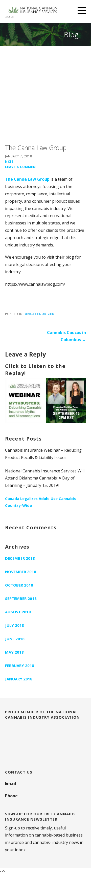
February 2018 (19, 665)
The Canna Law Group (27, 179)
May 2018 (14, 652)
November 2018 (20, 571)
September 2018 (21, 598)
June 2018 (15, 638)
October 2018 (19, 585)
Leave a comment (21, 167)
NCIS (9, 161)
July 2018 (14, 625)
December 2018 (20, 558)
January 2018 (18, 678)
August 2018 (18, 611)
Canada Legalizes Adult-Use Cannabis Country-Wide (40, 502)
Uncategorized (40, 314)
